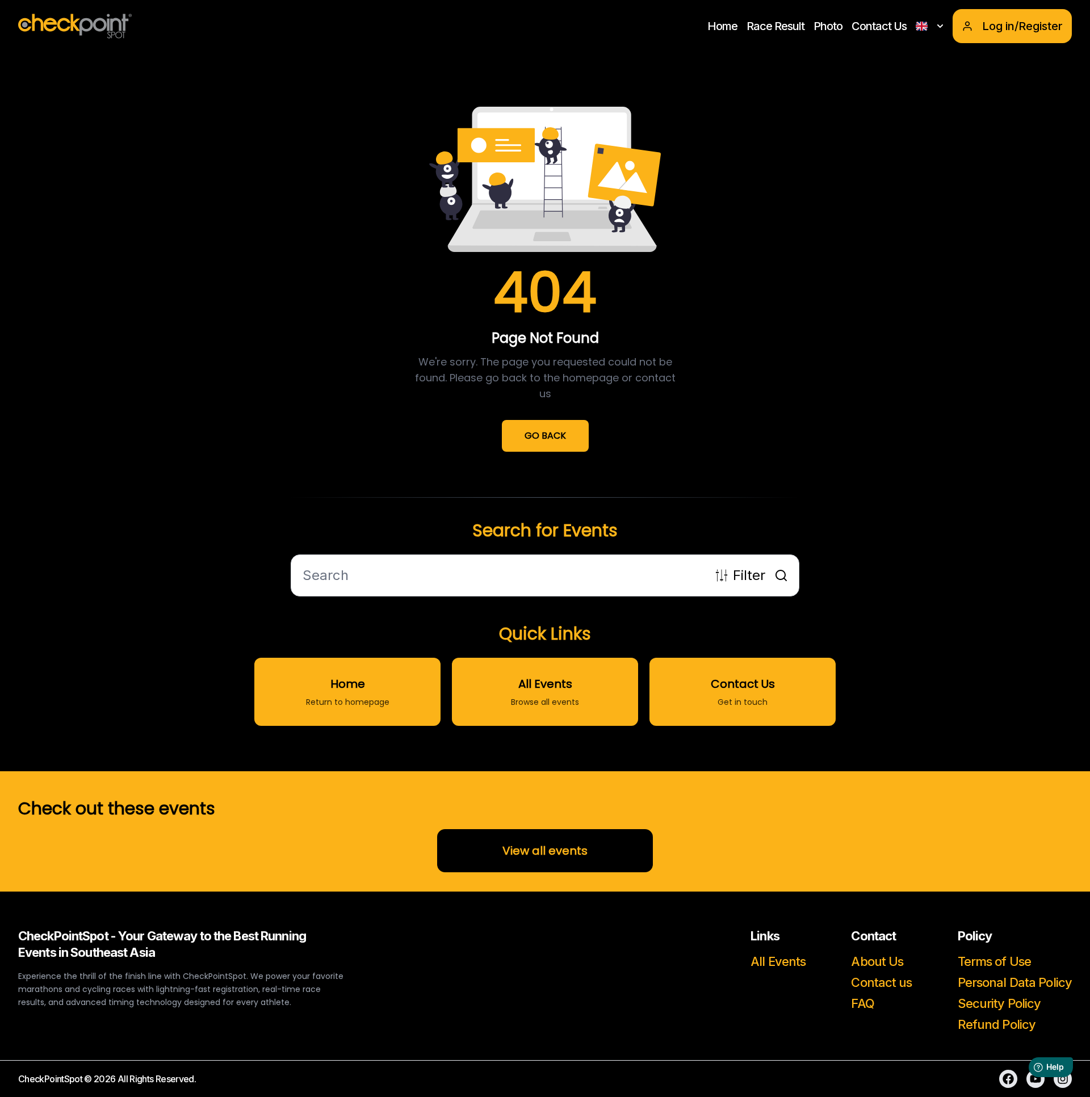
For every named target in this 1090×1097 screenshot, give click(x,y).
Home (722, 26)
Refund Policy (997, 1024)
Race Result (775, 26)
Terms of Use (994, 961)
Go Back (545, 435)
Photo (828, 26)
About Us (877, 961)
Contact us (881, 982)
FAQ (862, 1003)
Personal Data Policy (1015, 982)
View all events (545, 851)
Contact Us (879, 26)
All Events (778, 961)
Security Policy (999, 1003)
